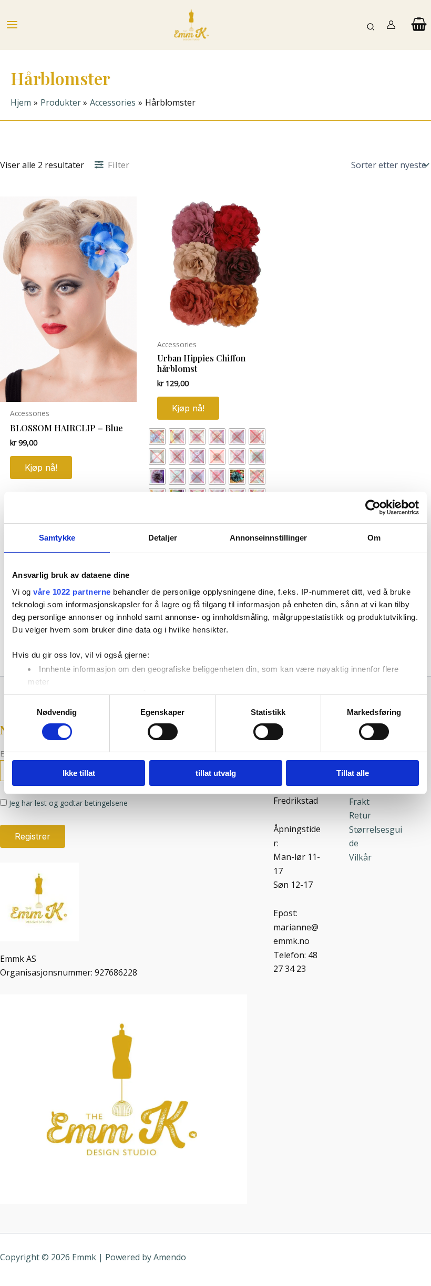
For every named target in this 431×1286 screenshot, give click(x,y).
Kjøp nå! (188, 408)
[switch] (163, 731)
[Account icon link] (391, 24)
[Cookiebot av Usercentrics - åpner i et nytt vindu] (373, 507)
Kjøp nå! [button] (41, 467)
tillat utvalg (216, 773)
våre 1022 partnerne (72, 591)
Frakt (359, 801)
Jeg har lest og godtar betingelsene (68, 803)
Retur (360, 815)
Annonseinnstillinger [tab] (268, 537)
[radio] (157, 436)
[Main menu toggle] (12, 25)
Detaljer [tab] (162, 537)
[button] (371, 25)
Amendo (169, 1257)
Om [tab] (374, 537)
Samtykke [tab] (57, 537)
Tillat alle (352, 773)
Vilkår (360, 857)
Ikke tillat (79, 773)
